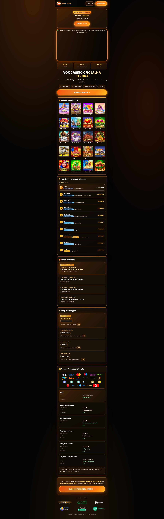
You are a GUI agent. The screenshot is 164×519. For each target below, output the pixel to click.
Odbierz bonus (82, 23)
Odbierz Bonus (82, 92)
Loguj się (90, 3)
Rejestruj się (101, 3)
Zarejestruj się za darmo (82, 489)
